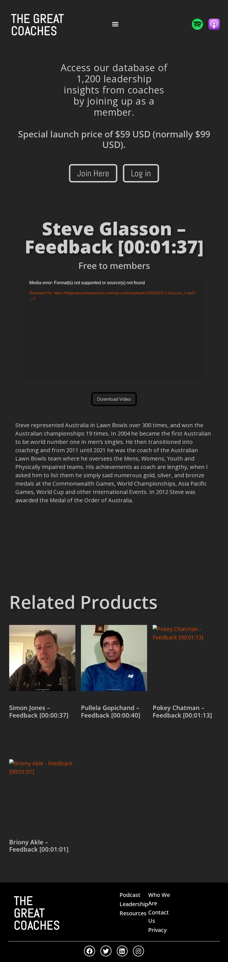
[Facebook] (89, 951)
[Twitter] (105, 951)
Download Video (114, 399)
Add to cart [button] (28, 742)
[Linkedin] (122, 951)
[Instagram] (138, 951)
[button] (115, 24)
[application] (114, 330)
